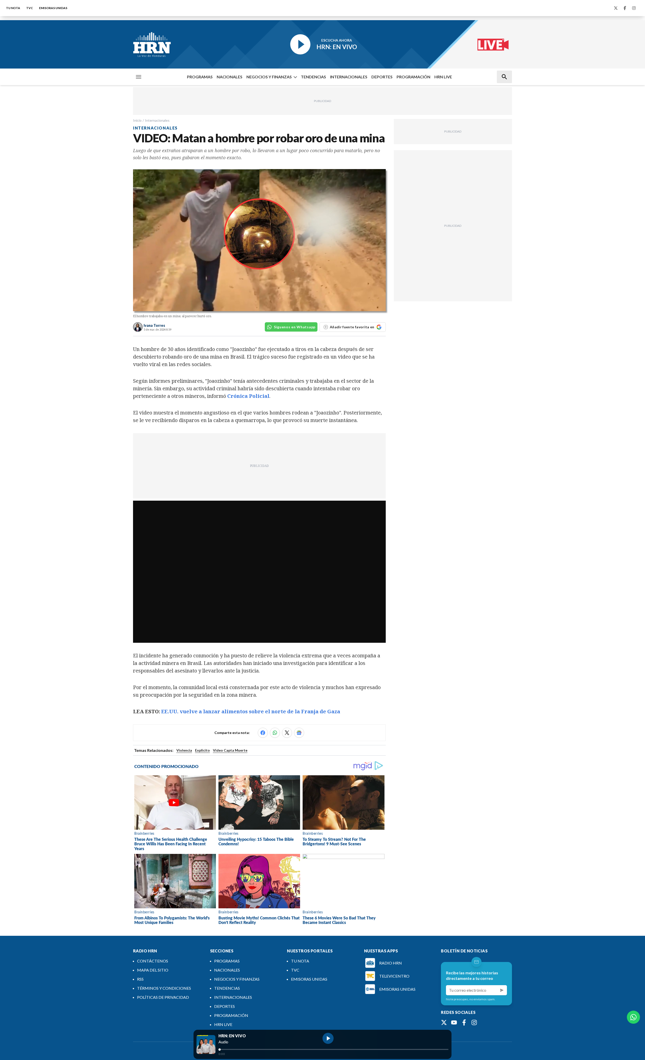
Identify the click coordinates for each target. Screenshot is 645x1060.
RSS (140, 979)
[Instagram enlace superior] (634, 8)
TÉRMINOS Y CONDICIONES (164, 988)
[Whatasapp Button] (633, 1017)
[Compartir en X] (287, 733)
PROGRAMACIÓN (413, 76)
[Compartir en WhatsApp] (275, 733)
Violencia (184, 750)
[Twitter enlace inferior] (444, 1022)
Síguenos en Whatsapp (294, 327)
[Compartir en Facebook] (263, 733)
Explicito (202, 750)
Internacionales (157, 120)
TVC (29, 8)
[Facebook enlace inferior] (464, 1022)
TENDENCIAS (313, 76)
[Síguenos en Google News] (299, 733)
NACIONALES (229, 76)
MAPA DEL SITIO (152, 970)
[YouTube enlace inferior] (454, 1022)
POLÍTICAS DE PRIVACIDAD (163, 997)
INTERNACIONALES (348, 76)
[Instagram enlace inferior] (474, 1022)
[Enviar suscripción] (502, 990)
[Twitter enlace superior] (616, 8)
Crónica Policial (247, 396)
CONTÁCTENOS (152, 960)
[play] (328, 1038)
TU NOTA (13, 8)
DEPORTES (382, 76)
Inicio (137, 120)
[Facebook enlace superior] (625, 8)
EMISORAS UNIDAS (53, 8)
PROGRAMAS (200, 76)
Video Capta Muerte (230, 750)
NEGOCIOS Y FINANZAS (269, 76)
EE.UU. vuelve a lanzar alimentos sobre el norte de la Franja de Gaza (250, 711)
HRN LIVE (443, 76)
